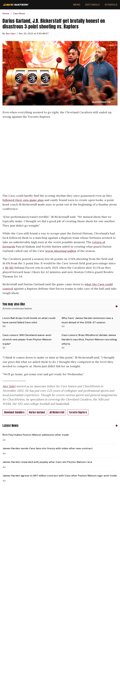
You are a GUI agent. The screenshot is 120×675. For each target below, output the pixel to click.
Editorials (92, 4)
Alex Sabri (8, 386)
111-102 (9, 267)
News (76, 4)
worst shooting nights (60, 251)
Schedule (111, 4)
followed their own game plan (23, 200)
